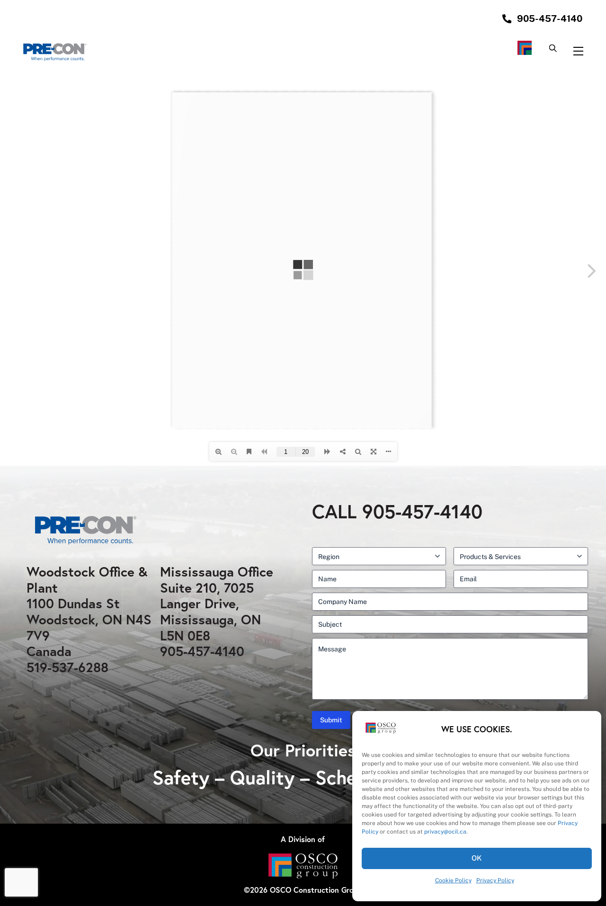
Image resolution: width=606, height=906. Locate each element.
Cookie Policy (453, 880)
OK (477, 858)
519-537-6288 (67, 667)
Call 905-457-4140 (397, 511)
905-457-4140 (202, 651)
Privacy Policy (495, 880)
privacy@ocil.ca (445, 831)
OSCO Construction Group (316, 890)
